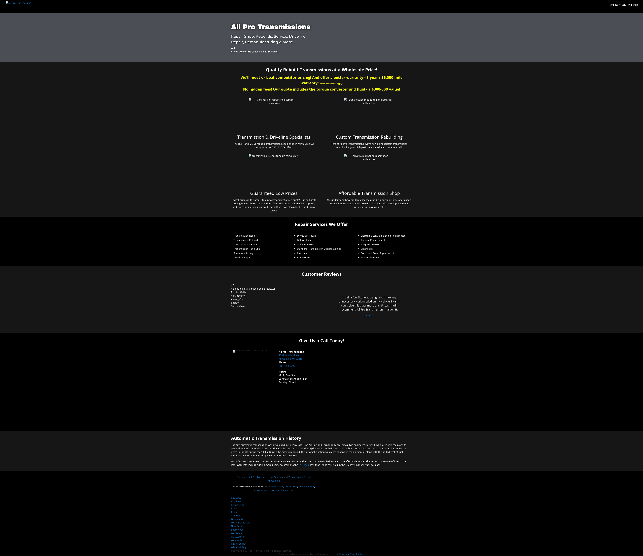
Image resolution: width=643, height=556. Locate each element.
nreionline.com (306, 486)
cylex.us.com (291, 486)
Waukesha (237, 533)
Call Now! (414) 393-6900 (624, 5)
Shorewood (237, 529)
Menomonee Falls (241, 522)
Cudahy (235, 512)
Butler (234, 508)
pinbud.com (277, 486)
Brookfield (236, 501)
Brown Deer (237, 505)
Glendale (236, 515)
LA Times (304, 464)
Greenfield (237, 519)
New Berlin (237, 526)
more (369, 315)
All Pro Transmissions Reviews (266, 477)
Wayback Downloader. (351, 554)
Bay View (236, 497)
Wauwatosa (237, 536)
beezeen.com (260, 490)
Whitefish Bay (238, 543)
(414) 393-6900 (287, 365)
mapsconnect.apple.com (280, 490)
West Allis (236, 540)
